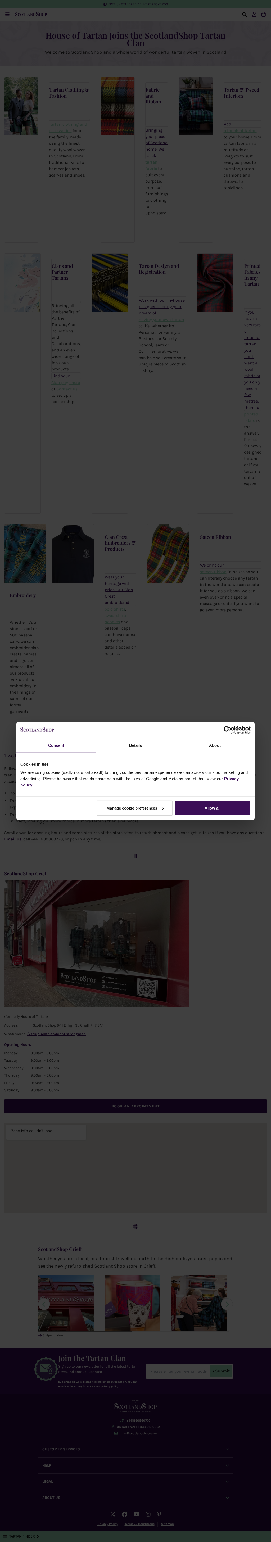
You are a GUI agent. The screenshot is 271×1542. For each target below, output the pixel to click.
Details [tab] (135, 745)
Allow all (212, 808)
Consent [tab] (56, 745)
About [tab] (215, 745)
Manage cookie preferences (131, 808)
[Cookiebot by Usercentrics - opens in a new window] (227, 730)
